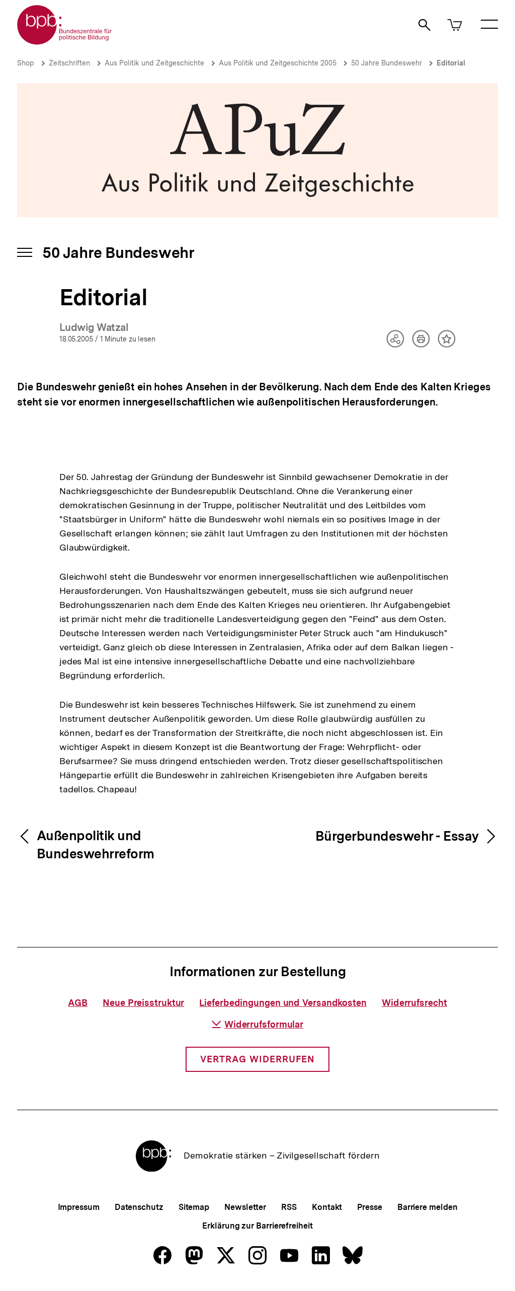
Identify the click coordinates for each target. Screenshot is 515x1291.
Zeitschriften (69, 63)
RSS (289, 1207)
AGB (78, 1002)
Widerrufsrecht (414, 1002)
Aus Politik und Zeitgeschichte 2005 (277, 63)
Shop (25, 63)
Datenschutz (139, 1207)
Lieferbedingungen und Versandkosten (283, 1002)
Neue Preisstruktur (143, 1002)
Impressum (79, 1207)
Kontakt (327, 1207)
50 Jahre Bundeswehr (386, 63)
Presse (369, 1207)
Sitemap (194, 1207)
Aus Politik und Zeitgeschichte (154, 63)
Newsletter (245, 1207)
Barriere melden (427, 1207)
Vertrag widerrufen (257, 1059)
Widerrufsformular (263, 1024)
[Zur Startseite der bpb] (65, 41)
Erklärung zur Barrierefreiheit (257, 1226)
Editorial (451, 63)
